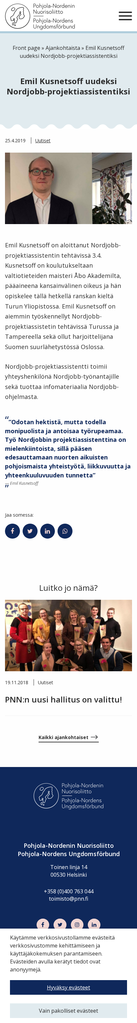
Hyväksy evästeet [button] (68, 987)
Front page (26, 48)
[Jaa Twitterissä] (30, 531)
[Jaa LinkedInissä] (47, 531)
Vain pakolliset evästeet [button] (68, 1010)
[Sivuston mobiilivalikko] (125, 16)
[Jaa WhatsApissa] (65, 531)
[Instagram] (77, 925)
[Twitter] (60, 925)
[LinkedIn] (94, 925)
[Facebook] (43, 925)
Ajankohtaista (63, 48)
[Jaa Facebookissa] (12, 531)
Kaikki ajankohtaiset (63, 737)
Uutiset (43, 140)
